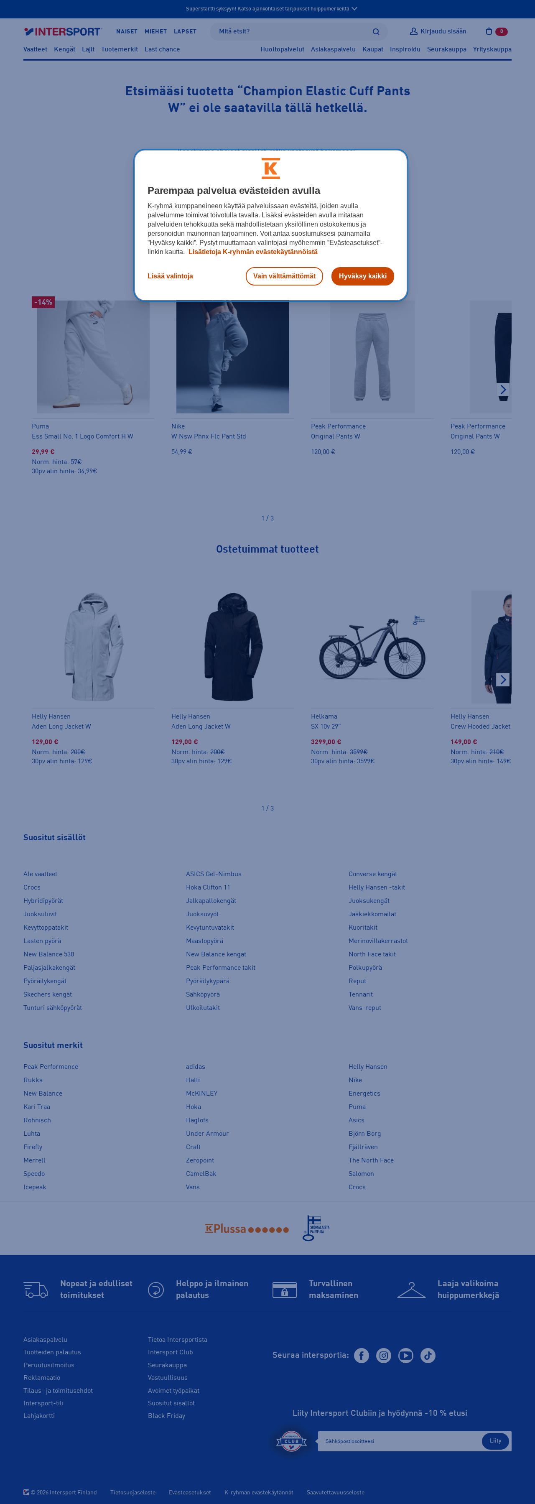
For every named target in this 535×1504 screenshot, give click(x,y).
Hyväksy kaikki (363, 276)
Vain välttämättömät (284, 276)
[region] (271, 225)
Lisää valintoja (170, 276)
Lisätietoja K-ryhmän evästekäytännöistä (252, 251)
